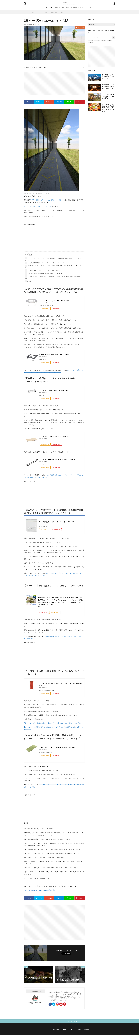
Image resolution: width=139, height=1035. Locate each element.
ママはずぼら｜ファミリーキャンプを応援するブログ (74, 1029)
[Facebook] (29, 102)
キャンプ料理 (65, 7)
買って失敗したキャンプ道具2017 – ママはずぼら (38, 206)
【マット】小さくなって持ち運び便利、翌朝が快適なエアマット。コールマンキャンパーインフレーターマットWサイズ (54, 277)
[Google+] (49, 102)
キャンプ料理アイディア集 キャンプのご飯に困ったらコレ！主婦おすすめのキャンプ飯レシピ (108, 107)
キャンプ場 (57, 7)
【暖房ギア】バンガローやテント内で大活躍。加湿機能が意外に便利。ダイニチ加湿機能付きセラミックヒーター (54, 266)
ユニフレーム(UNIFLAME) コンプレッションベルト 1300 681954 (57, 459)
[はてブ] (59, 102)
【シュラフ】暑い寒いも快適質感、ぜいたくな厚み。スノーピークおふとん (46, 273)
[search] (113, 37)
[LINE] (69, 102)
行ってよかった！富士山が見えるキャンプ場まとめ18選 (108, 76)
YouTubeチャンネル (75, 7)
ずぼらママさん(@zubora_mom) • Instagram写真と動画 (39, 890)
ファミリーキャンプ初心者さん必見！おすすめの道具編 (108, 96)
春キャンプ (91, 42)
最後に (28, 281)
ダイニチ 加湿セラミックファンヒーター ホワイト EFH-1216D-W (57, 522)
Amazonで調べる (45, 308)
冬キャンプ (110, 40)
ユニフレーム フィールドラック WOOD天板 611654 (54, 436)
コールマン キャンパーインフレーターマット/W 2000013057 (57, 747)
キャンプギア (49, 7)
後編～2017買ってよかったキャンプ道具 (54, 12)
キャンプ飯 (104, 40)
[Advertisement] (54, 83)
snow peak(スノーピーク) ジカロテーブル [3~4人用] (54, 301)
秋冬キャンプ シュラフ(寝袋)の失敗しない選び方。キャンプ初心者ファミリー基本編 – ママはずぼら (52, 723)
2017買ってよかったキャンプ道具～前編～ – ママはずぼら (47, 200)
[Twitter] (39, 102)
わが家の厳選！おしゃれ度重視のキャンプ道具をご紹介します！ (108, 86)
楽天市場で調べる (56, 308)
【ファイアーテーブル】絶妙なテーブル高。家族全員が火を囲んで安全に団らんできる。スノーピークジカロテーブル (54, 259)
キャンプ (32, 12)
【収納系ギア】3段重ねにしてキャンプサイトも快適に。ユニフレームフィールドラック (49, 263)
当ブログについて (86, 7)
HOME (26, 12)
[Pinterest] (79, 102)
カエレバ (45, 302)
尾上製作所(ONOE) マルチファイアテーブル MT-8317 (54, 354)
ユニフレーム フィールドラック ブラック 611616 (53, 390)
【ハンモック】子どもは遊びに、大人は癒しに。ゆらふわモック (43, 270)
